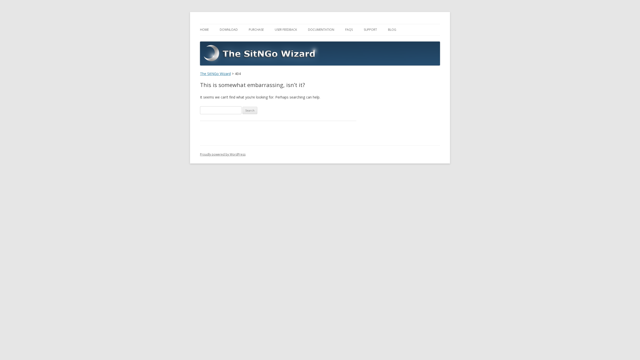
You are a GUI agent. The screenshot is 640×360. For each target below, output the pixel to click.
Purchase (256, 30)
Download (229, 30)
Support (370, 30)
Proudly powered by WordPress (223, 154)
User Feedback (286, 30)
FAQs (349, 30)
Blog (392, 30)
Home (204, 30)
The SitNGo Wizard (215, 73)
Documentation (321, 30)
